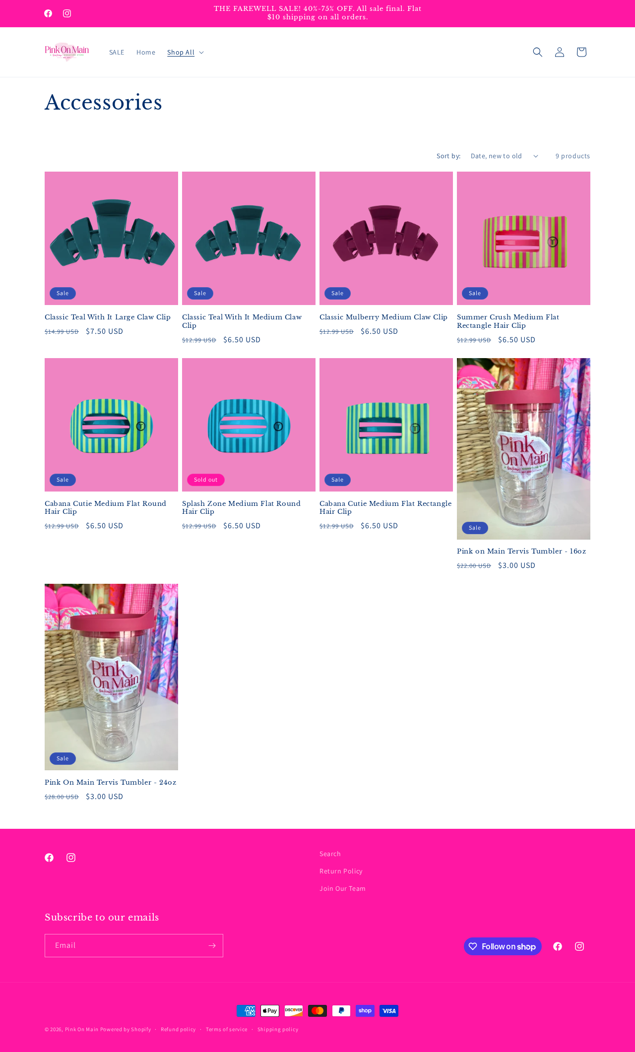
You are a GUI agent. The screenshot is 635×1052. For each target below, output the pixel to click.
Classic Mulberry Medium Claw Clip (383, 317)
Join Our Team (342, 888)
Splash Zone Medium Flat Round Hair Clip (241, 508)
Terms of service (227, 1029)
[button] (184, 52)
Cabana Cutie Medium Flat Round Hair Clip (106, 508)
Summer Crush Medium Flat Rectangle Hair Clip (508, 321)
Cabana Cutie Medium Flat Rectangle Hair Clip (385, 508)
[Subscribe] (212, 945)
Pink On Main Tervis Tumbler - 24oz (110, 783)
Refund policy (178, 1029)
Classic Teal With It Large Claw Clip (108, 317)
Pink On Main (82, 1029)
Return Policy (341, 870)
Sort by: (448, 155)
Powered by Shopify (125, 1029)
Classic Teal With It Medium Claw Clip (242, 321)
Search (330, 853)
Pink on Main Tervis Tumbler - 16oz (521, 552)
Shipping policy (278, 1029)
